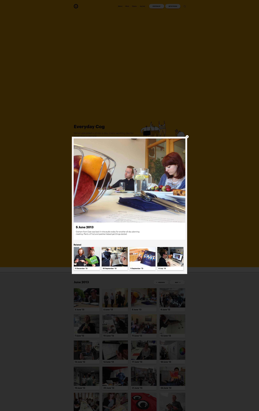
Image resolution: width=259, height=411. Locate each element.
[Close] (187, 136)
